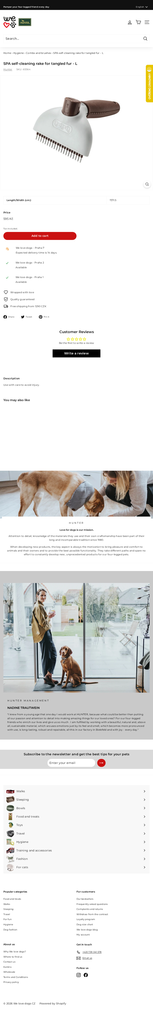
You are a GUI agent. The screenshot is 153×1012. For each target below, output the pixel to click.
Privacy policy (11, 982)
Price (7, 212)
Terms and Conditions (15, 977)
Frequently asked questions (92, 904)
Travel (6, 914)
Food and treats (12, 899)
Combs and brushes (38, 52)
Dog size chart (84, 924)
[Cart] (138, 22)
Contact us (9, 961)
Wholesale (9, 972)
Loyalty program (85, 919)
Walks (6, 904)
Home (7, 52)
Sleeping (8, 909)
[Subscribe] (101, 763)
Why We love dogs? (14, 951)
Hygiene (18, 52)
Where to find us (12, 956)
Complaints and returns (89, 909)
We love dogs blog (87, 929)
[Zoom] (147, 184)
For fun (7, 919)
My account (83, 934)
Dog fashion (10, 929)
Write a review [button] (76, 353)
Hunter (7, 69)
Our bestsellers (84, 899)
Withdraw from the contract (92, 914)
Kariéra (7, 967)
